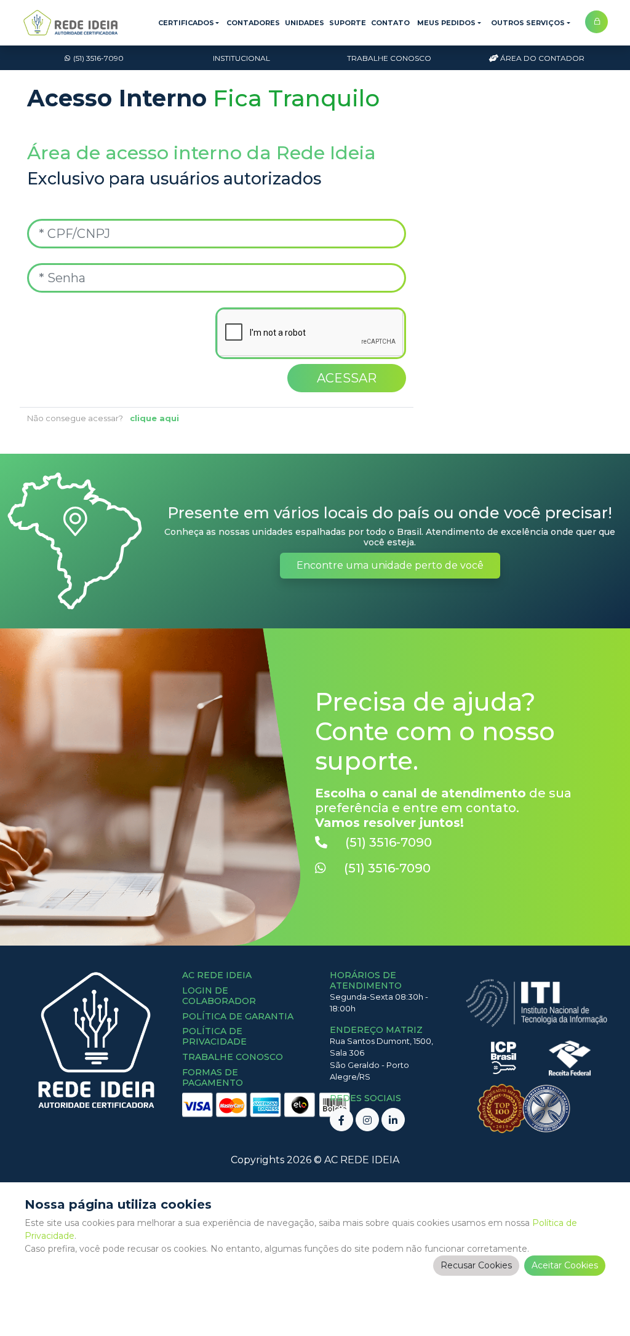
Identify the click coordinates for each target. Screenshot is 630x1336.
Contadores (253, 22)
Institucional (241, 58)
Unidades (304, 22)
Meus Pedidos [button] (446, 22)
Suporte (347, 22)
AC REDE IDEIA (361, 1160)
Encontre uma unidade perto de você (390, 565)
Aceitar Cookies (565, 1265)
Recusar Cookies (476, 1265)
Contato (390, 22)
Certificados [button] (186, 22)
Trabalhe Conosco (389, 58)
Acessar (347, 378)
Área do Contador (542, 58)
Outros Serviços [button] (528, 22)
